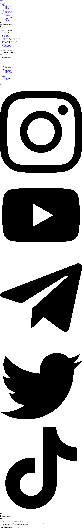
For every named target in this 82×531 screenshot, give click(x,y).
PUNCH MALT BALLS (8, 71)
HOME (3, 4)
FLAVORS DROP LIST (8, 15)
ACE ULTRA (6, 18)
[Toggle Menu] (9, 5)
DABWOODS (7, 20)
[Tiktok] (41, 508)
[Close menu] (1, 63)
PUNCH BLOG (4, 21)
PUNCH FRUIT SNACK (8, 11)
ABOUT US (3, 14)
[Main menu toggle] (1, 28)
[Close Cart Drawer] (1, 83)
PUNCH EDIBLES (7, 9)
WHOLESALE (4, 76)
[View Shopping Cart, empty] (41, 22)
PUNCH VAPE (7, 8)
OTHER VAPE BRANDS (5, 17)
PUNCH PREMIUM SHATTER (9, 12)
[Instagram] (41, 178)
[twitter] (41, 426)
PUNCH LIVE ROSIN (8, 6)
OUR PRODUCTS (4, 5)
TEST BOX (3, 13)
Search (1, 29)
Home (1, 50)
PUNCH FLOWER (7, 7)
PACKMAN (6, 19)
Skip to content (2, 0)
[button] (7, 5)
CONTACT (3, 16)
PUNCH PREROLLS (8, 70)
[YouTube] (41, 251)
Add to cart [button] (21, 61)
